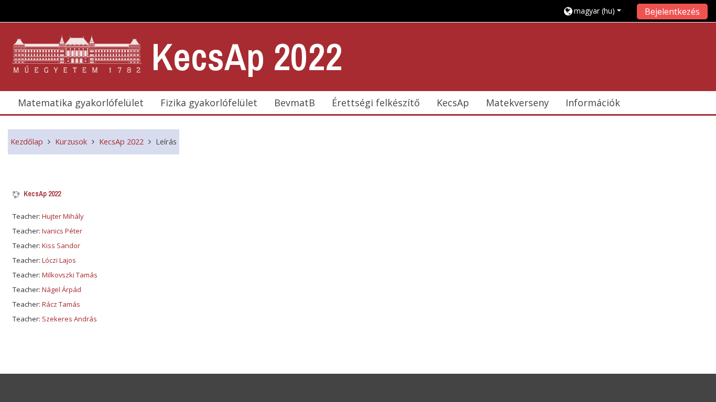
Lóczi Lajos (59, 260)
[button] (596, 11)
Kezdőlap (26, 142)
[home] (77, 54)
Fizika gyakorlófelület (208, 102)
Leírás (166, 142)
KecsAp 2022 (42, 193)
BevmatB (294, 102)
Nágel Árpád (61, 289)
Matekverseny (517, 102)
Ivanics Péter (62, 231)
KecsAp (453, 102)
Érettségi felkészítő (376, 102)
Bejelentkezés (672, 11)
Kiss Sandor (61, 245)
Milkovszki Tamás (69, 275)
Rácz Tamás (61, 304)
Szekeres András (69, 318)
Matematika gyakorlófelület (81, 102)
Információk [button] (593, 102)
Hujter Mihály (63, 216)
